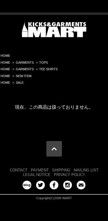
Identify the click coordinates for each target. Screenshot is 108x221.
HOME (5, 55)
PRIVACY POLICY (69, 175)
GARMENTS (25, 62)
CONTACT (18, 170)
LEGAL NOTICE (36, 175)
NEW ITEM (23, 76)
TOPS (43, 62)
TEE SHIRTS (48, 69)
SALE (20, 82)
